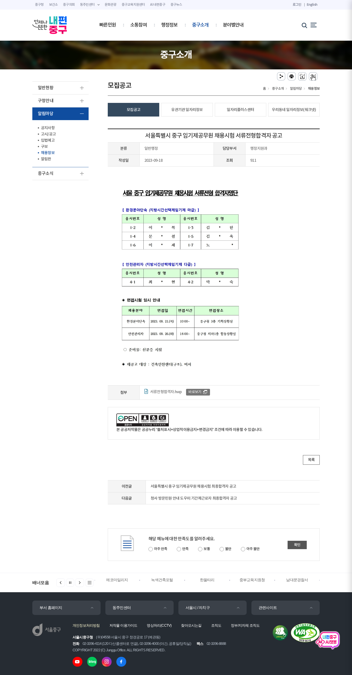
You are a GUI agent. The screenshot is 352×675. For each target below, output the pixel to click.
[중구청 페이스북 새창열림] (121, 661)
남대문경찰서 (297, 580)
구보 (44, 147)
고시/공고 (48, 134)
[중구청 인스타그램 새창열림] (107, 661)
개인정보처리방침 (86, 625)
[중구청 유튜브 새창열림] (77, 661)
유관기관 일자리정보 (187, 110)
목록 (311, 460)
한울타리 (207, 580)
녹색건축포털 (162, 580)
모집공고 (133, 110)
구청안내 (45, 100)
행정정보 (169, 25)
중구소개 (200, 25)
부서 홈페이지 (51, 608)
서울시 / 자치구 (198, 608)
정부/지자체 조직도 (245, 625)
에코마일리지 (117, 580)
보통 (207, 549)
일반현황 (45, 87)
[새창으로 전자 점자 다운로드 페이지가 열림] (302, 76)
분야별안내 (233, 25)
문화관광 (110, 5)
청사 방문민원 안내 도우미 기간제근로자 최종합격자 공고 (194, 498)
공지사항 (48, 128)
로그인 (297, 5)
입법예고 (48, 140)
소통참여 (138, 25)
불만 (228, 549)
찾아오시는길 (191, 625)
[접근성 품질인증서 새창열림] (305, 632)
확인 (297, 545)
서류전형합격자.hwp (166, 392)
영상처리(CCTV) (159, 625)
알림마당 (45, 113)
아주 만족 (160, 549)
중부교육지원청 (252, 580)
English (312, 5)
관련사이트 (268, 608)
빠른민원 (107, 25)
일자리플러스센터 (240, 110)
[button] (79, 582)
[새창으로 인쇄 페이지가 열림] (292, 76)
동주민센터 (122, 608)
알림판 (46, 159)
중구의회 (69, 5)
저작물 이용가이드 (123, 625)
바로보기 (194, 392)
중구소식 (45, 173)
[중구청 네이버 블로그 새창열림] (92, 661)
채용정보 (48, 153)
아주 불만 (253, 549)
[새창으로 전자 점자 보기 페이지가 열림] (313, 76)
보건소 (53, 5)
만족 (185, 549)
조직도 (216, 625)
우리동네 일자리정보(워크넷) (294, 110)
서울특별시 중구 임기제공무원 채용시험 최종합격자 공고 (193, 486)
